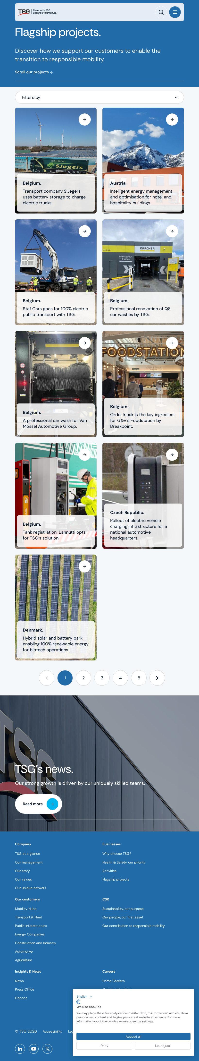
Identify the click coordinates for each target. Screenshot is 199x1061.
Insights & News (28, 971)
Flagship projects (115, 879)
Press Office (24, 989)
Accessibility (52, 1031)
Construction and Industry (35, 943)
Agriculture (23, 960)
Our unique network (30, 888)
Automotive (24, 951)
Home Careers (113, 981)
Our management (28, 862)
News (19, 981)
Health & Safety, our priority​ (123, 862)
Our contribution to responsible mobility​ (133, 926)
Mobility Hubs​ (25, 909)
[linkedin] (20, 1049)
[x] (47, 1049)
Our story (22, 871)
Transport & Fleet (28, 917)
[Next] (157, 678)
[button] (46, 678)
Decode (21, 998)
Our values (23, 879)
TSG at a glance (27, 853)
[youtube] (34, 1049)
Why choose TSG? (116, 853)
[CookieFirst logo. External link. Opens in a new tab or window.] (78, 1002)
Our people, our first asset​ (122, 917)
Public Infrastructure (31, 926)
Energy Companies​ (30, 934)
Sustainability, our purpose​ (123, 909)
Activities (109, 871)
